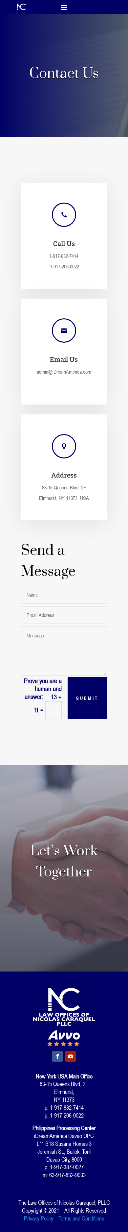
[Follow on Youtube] (70, 1056)
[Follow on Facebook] (57, 1056)
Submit (87, 698)
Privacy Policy (38, 1218)
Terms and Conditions (81, 1218)
